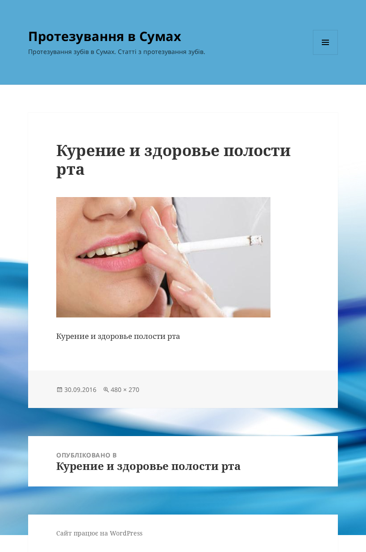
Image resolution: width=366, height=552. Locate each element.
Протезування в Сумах (104, 36)
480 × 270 (125, 389)
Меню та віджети (325, 54)
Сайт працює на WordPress (99, 533)
